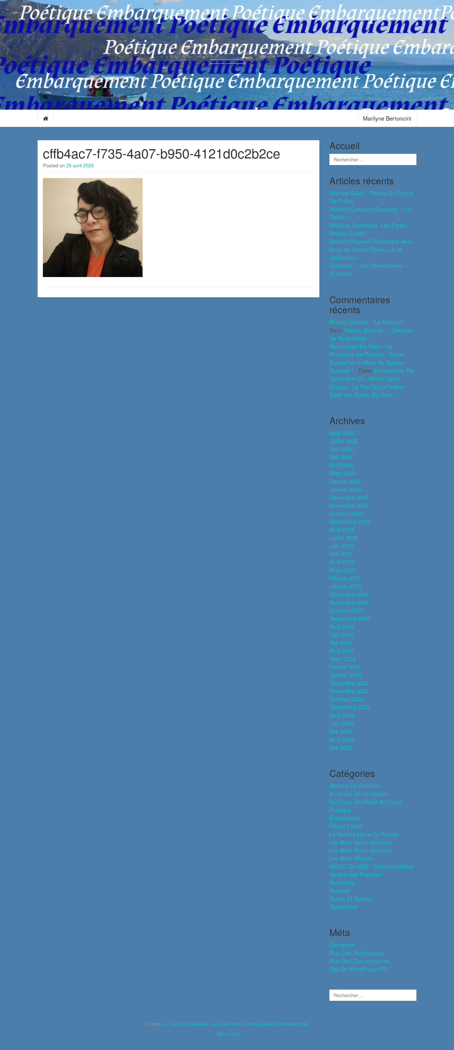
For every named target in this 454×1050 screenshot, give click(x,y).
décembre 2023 (349, 683)
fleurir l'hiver (346, 825)
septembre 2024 (349, 618)
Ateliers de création (354, 785)
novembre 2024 (349, 602)
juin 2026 (341, 448)
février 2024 (345, 666)
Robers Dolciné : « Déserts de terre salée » (370, 334)
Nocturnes (342, 882)
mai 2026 (340, 457)
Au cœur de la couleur (359, 793)
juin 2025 (341, 545)
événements (344, 817)
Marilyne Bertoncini (387, 118)
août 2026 (341, 433)
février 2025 (345, 578)
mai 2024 (340, 642)
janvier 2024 (345, 674)
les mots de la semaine (360, 842)
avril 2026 (341, 465)
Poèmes (339, 890)
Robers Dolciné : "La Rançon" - (368, 322)
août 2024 (341, 626)
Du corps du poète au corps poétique (365, 806)
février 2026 (345, 481)
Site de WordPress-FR (357, 969)
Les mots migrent (351, 858)
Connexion (342, 944)
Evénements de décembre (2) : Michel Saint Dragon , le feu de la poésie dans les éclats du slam (371, 382)
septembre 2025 (349, 521)
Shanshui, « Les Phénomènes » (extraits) (368, 269)
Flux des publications (356, 953)
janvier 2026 (345, 489)
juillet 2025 (343, 537)
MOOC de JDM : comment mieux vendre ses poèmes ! (371, 870)
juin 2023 (341, 723)
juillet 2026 (343, 440)
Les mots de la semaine (360, 850)
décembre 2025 (349, 497)
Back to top (228, 1033)
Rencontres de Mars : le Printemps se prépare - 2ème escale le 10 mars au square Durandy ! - (366, 358)
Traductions (343, 906)
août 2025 (341, 529)
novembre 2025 (349, 505)
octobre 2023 (346, 699)
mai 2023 (340, 731)
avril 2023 (341, 739)
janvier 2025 (345, 586)
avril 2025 (341, 561)
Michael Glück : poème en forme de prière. (371, 197)
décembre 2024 (349, 594)
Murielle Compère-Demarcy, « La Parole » (370, 213)
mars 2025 (342, 570)
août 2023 (341, 715)
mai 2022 (340, 747)
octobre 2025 (346, 513)
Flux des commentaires (359, 961)
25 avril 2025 (80, 165)
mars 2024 (342, 658)
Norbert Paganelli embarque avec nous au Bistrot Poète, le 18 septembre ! (371, 249)
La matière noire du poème (363, 834)
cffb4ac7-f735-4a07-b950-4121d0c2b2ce (161, 152)
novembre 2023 (349, 691)
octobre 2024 (346, 610)
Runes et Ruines (350, 898)
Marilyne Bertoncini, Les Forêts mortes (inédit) (368, 229)
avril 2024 (341, 650)
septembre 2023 (349, 707)
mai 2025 (340, 553)
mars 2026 (342, 473)
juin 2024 (341, 634)
